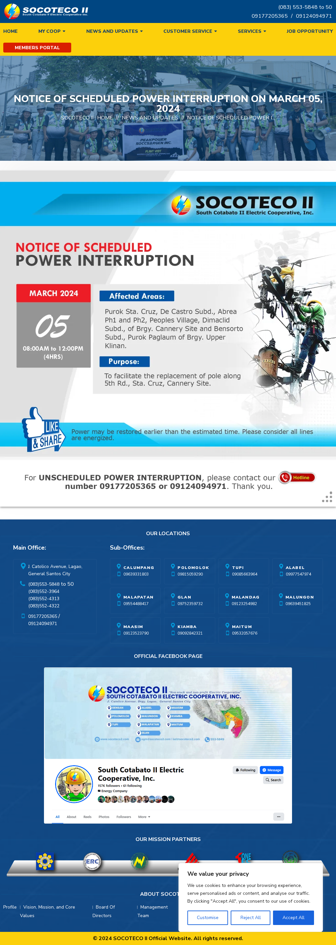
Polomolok (193, 567)
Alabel (295, 567)
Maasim (133, 626)
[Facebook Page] (168, 747)
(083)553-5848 (43, 584)
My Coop (49, 31)
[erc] (92, 861)
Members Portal (37, 48)
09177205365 (270, 16)
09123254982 (244, 603)
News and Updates (112, 31)
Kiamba (187, 626)
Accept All (293, 917)
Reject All (251, 917)
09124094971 (314, 16)
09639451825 (298, 603)
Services (250, 31)
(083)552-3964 (43, 591)
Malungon (299, 597)
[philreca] (192, 861)
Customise (208, 917)
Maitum (242, 626)
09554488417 (136, 603)
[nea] (139, 861)
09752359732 (190, 603)
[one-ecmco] (243, 861)
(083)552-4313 (43, 599)
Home (10, 31)
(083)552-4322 (43, 606)
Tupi (238, 567)
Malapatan (138, 597)
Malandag (246, 597)
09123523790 (136, 633)
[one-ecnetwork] (291, 861)
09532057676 (244, 633)
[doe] (45, 861)
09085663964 (244, 574)
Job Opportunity (310, 31)
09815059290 (190, 574)
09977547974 (298, 574)
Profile (10, 907)
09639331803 (136, 574)
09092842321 (190, 633)
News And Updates (150, 117)
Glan (184, 597)
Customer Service (187, 31)
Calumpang (138, 567)
